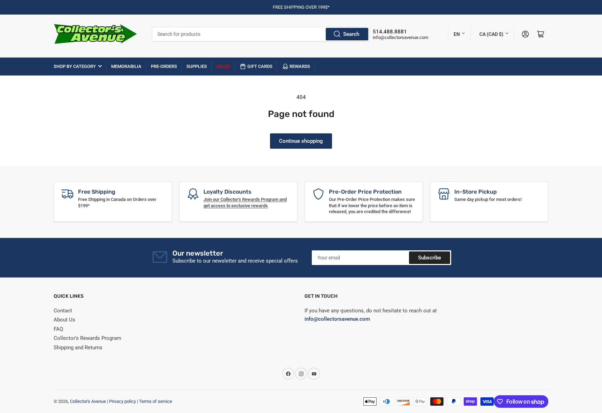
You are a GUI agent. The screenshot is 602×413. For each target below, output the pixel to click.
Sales (223, 66)
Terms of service (155, 401)
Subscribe (429, 258)
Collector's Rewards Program (87, 338)
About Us (64, 320)
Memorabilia (126, 66)
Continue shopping (301, 141)
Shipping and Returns (78, 347)
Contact (63, 310)
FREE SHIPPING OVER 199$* (301, 7)
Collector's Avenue (88, 401)
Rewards (300, 66)
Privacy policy (122, 401)
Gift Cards (259, 66)
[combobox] (261, 34)
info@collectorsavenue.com (400, 37)
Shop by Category (75, 66)
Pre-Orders (164, 66)
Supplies (196, 66)
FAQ (58, 329)
